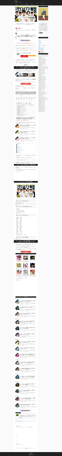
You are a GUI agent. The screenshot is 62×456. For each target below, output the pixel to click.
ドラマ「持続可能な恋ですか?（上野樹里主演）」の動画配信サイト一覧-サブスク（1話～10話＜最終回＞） (25, 275)
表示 (26, 64)
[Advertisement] (20, 176)
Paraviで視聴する (26, 83)
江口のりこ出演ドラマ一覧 (42, 83)
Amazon (32, 55)
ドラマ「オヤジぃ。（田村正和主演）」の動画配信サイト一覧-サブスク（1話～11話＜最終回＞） (25, 268)
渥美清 (40, 90)
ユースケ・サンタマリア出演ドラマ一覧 (43, 55)
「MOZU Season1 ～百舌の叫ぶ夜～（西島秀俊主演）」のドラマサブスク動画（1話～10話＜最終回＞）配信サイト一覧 (25, 261)
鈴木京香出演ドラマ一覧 (21, 421)
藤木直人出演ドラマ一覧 (41, 101)
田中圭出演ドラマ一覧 (41, 94)
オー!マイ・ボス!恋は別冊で (20, 150)
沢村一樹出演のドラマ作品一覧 (42, 86)
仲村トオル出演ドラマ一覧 (42, 61)
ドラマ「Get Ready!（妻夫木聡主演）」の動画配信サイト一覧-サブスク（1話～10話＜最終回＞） (32, 268)
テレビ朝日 (37, 3)
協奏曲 (18, 144)
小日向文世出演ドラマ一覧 (42, 76)
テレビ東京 (42, 3)
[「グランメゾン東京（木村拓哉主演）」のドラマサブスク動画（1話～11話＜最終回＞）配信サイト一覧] (25, 40)
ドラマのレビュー (16, 3)
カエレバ (23, 54)
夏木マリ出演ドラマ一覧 (41, 72)
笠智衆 (46, 98)
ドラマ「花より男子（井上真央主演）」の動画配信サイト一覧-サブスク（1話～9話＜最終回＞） (19, 261)
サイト (16, 440)
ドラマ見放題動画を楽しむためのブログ (31, 454)
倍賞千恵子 (40, 65)
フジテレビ (22, 3)
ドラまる (31, 453)
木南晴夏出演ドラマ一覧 (41, 80)
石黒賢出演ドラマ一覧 (41, 98)
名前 (16, 435)
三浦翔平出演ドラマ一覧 (41, 58)
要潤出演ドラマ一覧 (41, 104)
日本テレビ (27, 3)
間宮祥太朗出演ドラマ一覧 (42, 108)
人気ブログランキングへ (18, 280)
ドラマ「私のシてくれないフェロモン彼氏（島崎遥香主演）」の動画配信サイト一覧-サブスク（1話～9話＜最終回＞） (32, 276)
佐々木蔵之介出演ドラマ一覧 (42, 62)
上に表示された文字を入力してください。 (20, 444)
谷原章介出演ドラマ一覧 (41, 105)
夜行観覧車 (18, 151)
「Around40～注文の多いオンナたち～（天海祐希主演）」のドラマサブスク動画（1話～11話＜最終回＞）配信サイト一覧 (19, 276)
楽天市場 (24, 55)
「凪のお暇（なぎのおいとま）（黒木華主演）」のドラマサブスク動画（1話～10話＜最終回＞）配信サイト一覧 (19, 268)
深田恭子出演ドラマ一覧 (41, 87)
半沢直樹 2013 (19, 152)
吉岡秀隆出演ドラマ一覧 (41, 69)
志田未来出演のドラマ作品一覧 (42, 79)
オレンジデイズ (19, 149)
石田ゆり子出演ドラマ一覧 (42, 97)
